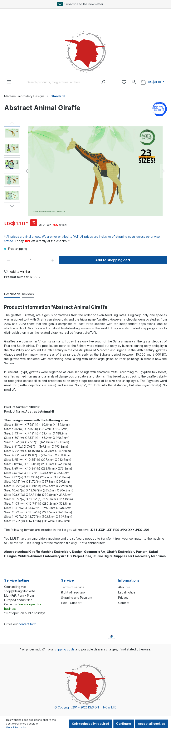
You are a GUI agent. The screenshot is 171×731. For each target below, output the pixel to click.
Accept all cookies (151, 723)
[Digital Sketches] (159, 108)
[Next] (163, 171)
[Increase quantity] (53, 260)
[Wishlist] (124, 82)
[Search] (103, 82)
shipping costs (64, 649)
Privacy (123, 597)
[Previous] (27, 171)
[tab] (12, 294)
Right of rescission (74, 592)
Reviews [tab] (28, 294)
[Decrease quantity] (8, 260)
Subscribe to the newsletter (83, 4)
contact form (27, 624)
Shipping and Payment (76, 597)
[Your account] (133, 82)
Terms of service (72, 587)
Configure (123, 723)
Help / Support (71, 603)
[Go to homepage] (85, 48)
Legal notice (126, 592)
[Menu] (9, 82)
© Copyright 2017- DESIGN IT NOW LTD (85, 707)
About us (124, 587)
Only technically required (90, 723)
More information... (17, 727)
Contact (123, 603)
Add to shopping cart (112, 260)
